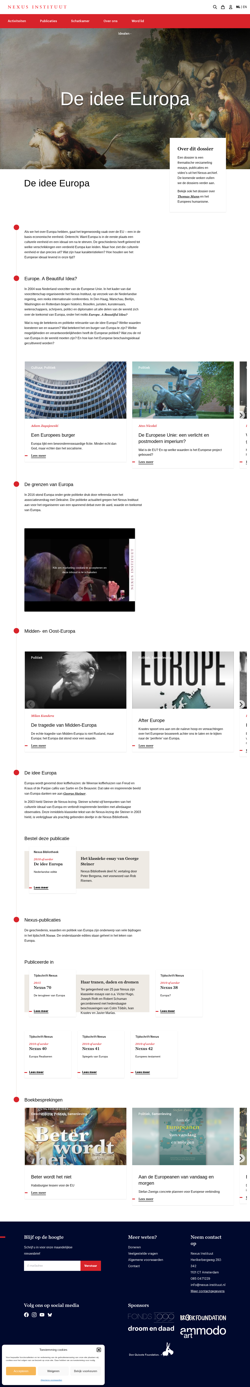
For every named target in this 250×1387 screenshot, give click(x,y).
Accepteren (21, 1371)
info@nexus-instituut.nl (208, 1285)
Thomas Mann (188, 196)
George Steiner (74, 793)
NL (238, 7)
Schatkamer (80, 21)
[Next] (240, 415)
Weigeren (53, 1371)
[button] (99, 1350)
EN (245, 7)
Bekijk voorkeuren (85, 1371)
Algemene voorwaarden (51, 1380)
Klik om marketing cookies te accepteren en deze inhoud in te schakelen (80, 570)
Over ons (111, 21)
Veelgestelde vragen (143, 1253)
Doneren (134, 1247)
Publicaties (48, 21)
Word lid (138, 21)
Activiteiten (17, 21)
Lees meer (41, 887)
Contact (134, 1266)
